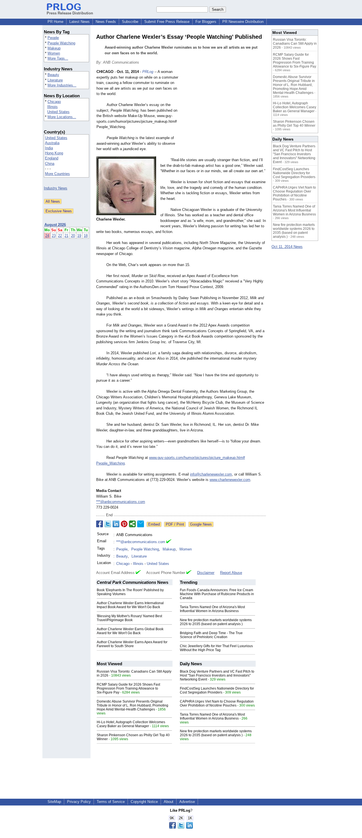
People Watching (61, 43)
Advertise (187, 802)
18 (86, 236)
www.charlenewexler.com (230, 480)
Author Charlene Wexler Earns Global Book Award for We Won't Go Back (130, 631)
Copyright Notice (144, 802)
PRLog (147, 72)
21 (66, 236)
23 (54, 236)
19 (79, 236)
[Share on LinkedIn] (116, 523)
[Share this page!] (181, 827)
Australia (52, 143)
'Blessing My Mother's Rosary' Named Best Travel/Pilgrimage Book (129, 618)
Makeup (54, 48)
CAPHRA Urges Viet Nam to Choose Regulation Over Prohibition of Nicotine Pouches (217, 703)
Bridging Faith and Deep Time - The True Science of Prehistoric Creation (211, 635)
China (49, 163)
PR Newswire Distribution (243, 22)
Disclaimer (205, 573)
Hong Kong (54, 153)
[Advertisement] (223, 110)
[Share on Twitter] (107, 523)
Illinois (52, 107)
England (51, 158)
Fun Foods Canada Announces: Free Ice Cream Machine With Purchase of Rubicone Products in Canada (217, 594)
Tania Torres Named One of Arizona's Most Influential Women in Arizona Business (212, 609)
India (49, 148)
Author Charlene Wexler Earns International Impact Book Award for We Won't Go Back (130, 605)
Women (54, 53)
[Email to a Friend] (140, 523)
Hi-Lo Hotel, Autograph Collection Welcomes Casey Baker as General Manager (131, 724)
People (53, 38)
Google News (201, 524)
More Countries (57, 174)
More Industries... (62, 85)
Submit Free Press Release (166, 22)
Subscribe (130, 22)
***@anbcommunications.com (120, 502)
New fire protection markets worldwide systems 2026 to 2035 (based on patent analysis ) (216, 622)
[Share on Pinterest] (124, 523)
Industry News (55, 188)
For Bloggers (205, 22)
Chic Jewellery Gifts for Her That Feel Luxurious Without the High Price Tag (216, 648)
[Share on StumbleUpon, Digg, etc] (132, 523)
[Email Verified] (168, 542)
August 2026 (55, 225)
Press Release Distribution (70, 13)
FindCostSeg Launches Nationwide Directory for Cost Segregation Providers (217, 690)
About (168, 802)
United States (58, 112)
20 (73, 236)
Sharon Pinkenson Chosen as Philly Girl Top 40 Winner (294, 124)
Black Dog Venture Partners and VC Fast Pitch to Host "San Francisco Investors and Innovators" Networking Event (217, 675)
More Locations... (62, 117)
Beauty (53, 75)
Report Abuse (231, 573)
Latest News (79, 22)
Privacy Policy (79, 802)
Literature (55, 80)
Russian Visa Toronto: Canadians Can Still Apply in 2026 (295, 43)
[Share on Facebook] (99, 523)
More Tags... (58, 58)
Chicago (54, 102)
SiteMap (54, 802)
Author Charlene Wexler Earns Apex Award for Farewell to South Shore (132, 644)
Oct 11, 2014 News (287, 247)
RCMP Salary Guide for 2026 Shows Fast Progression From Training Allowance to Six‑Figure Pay (128, 688)
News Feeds (106, 22)
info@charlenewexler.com (211, 474)
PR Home (55, 22)
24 (47, 236)
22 (60, 236)
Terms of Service (111, 802)
